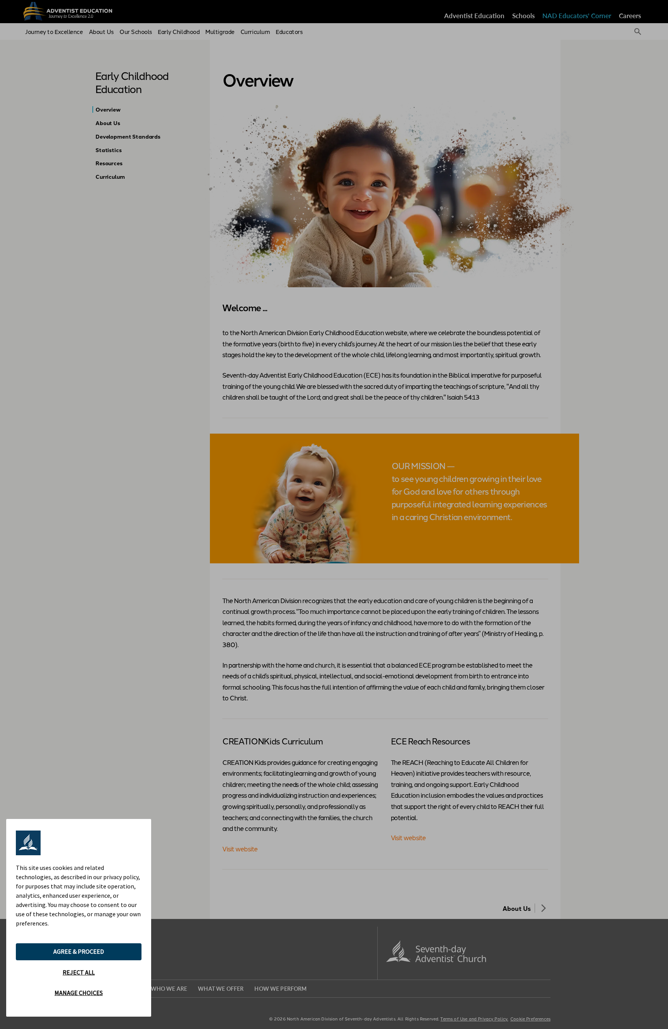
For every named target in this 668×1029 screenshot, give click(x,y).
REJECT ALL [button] (79, 972)
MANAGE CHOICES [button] (79, 993)
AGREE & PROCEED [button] (78, 951)
